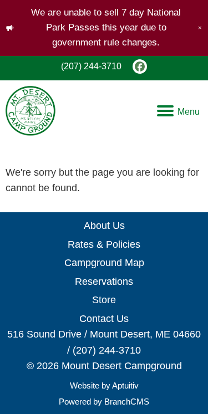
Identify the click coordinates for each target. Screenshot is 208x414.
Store (104, 299)
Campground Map (104, 262)
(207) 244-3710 (91, 66)
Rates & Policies (104, 244)
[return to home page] (30, 111)
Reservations (104, 281)
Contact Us (104, 318)
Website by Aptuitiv (104, 385)
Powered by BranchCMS (104, 401)
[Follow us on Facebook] (140, 66)
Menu (188, 111)
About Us (104, 225)
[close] (199, 27)
